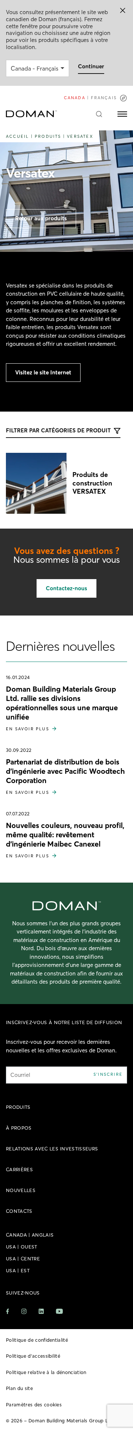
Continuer (91, 66)
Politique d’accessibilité (33, 1356)
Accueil (17, 136)
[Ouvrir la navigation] (122, 114)
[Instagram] (24, 1311)
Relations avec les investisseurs (52, 1149)
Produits (48, 136)
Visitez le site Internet (43, 372)
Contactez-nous (66, 588)
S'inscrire (108, 1074)
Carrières (19, 1169)
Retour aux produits (41, 218)
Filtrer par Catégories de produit (58, 430)
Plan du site (19, 1388)
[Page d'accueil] (31, 113)
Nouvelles (20, 1190)
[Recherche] (99, 114)
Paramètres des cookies (34, 1404)
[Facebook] (7, 1311)
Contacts (19, 1211)
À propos (19, 1128)
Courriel (20, 1074)
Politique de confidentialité (37, 1340)
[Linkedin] (41, 1311)
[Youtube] (59, 1311)
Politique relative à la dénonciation (46, 1372)
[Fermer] (122, 10)
